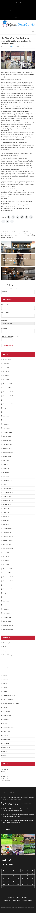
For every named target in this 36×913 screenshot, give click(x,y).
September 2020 (8, 629)
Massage (6, 719)
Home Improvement (9, 695)
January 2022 (7, 573)
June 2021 (6, 601)
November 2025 (8, 396)
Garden (5, 683)
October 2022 (7, 545)
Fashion (5, 659)
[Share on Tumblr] (3, 221)
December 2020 (8, 625)
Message (4, 328)
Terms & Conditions (27, 14)
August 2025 (7, 408)
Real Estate (6, 739)
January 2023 (7, 533)
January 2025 (7, 436)
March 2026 (6, 380)
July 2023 (6, 508)
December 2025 (8, 392)
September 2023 (8, 500)
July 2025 (6, 412)
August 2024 (7, 456)
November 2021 (8, 581)
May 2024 (6, 468)
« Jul (2, 891)
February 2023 (7, 529)
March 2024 (6, 476)
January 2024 (7, 484)
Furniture (5, 671)
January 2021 (7, 621)
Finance (5, 663)
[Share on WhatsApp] (22, 217)
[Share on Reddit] (31, 217)
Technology (6, 747)
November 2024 (8, 444)
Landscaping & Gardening (11, 703)
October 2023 (7, 496)
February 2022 (7, 569)
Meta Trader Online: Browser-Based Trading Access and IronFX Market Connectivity (18, 798)
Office (5, 723)
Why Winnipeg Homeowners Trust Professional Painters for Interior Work (17, 804)
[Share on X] (13, 217)
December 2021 (8, 577)
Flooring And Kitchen (9, 667)
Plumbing (6, 735)
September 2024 (8, 452)
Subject (4, 320)
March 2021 (6, 613)
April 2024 (6, 472)
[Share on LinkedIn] (17, 217)
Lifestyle (5, 707)
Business (5, 647)
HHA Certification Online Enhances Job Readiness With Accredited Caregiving (18, 821)
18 (8, 881)
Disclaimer (29, 6)
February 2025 (7, 432)
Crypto (5, 651)
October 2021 (7, 585)
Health (5, 687)
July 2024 (6, 460)
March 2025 (6, 428)
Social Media (7, 743)
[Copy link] (12, 221)
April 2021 (6, 609)
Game (5, 675)
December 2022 (8, 537)
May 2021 (6, 605)
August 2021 (6, 593)
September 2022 (8, 549)
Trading (5, 751)
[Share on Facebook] (9, 217)
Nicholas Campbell (6, 47)
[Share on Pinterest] (26, 217)
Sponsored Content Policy (13, 14)
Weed (5, 755)
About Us (4, 6)
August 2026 (7, 360)
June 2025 (6, 416)
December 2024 (8, 440)
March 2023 (6, 524)
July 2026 (6, 364)
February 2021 (7, 617)
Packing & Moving (8, 727)
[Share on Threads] (7, 221)
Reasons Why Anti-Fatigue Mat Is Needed (27, 235)
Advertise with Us (13, 6)
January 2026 (7, 388)
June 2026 (6, 368)
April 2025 (6, 424)
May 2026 (6, 372)
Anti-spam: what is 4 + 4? (9, 336)
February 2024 (7, 480)
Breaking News (7, 643)
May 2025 (6, 420)
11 (8, 878)
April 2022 (6, 561)
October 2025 (7, 400)
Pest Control (7, 731)
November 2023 (8, 492)
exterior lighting (23, 111)
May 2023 (6, 516)
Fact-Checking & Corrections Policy (22, 10)
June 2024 (6, 464)
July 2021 (5, 597)
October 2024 (7, 448)
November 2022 (8, 541)
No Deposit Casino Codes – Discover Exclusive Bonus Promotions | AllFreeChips (17, 810)
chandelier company (21, 94)
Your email (4, 313)
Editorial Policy (7, 10)
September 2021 (8, 589)
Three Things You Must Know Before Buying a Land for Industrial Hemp (9, 235)
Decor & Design (8, 655)
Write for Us (18, 18)
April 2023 (6, 520)
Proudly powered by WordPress (9, 907)
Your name (5, 305)
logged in (12, 288)
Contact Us (22, 6)
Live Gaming (7, 711)
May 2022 (6, 557)
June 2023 (6, 512)
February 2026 (7, 384)
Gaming (5, 679)
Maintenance (7, 715)
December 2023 (8, 488)
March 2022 (6, 565)
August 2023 (7, 504)
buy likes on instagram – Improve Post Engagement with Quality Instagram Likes (18, 815)
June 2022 (6, 553)
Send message (8, 345)
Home (3, 14)
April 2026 (6, 376)
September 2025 (8, 404)
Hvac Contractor (8, 699)
